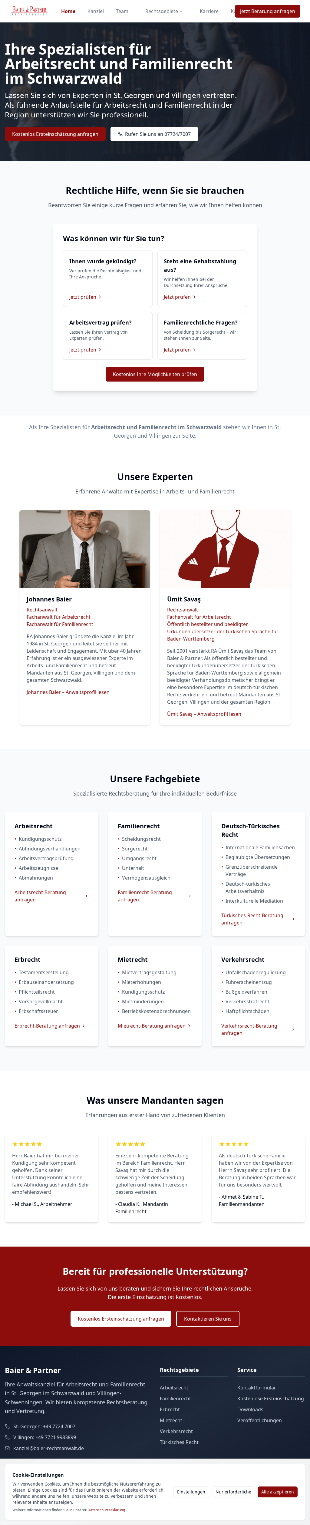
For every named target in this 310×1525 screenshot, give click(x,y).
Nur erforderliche (233, 1492)
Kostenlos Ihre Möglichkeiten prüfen (155, 374)
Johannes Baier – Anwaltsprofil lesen (68, 692)
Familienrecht (187, 105)
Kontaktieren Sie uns (208, 1318)
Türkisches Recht (179, 1442)
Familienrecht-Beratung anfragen (145, 896)
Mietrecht (171, 1420)
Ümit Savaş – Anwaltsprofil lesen (204, 714)
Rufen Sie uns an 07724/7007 (158, 134)
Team (122, 11)
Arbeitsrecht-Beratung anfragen (40, 896)
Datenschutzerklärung (106, 1510)
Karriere (209, 11)
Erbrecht (170, 1409)
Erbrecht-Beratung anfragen (47, 1025)
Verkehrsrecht (176, 1431)
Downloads (250, 1409)
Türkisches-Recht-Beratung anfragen (252, 919)
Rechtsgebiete (161, 11)
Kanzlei (95, 11)
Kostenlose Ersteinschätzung (270, 1398)
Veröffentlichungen (259, 1420)
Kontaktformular (256, 1387)
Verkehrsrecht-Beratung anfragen (249, 1029)
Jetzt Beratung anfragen (267, 11)
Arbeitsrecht (125, 105)
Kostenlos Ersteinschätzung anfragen (55, 134)
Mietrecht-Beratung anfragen (152, 1025)
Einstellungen (191, 1492)
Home (68, 11)
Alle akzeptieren (277, 1492)
